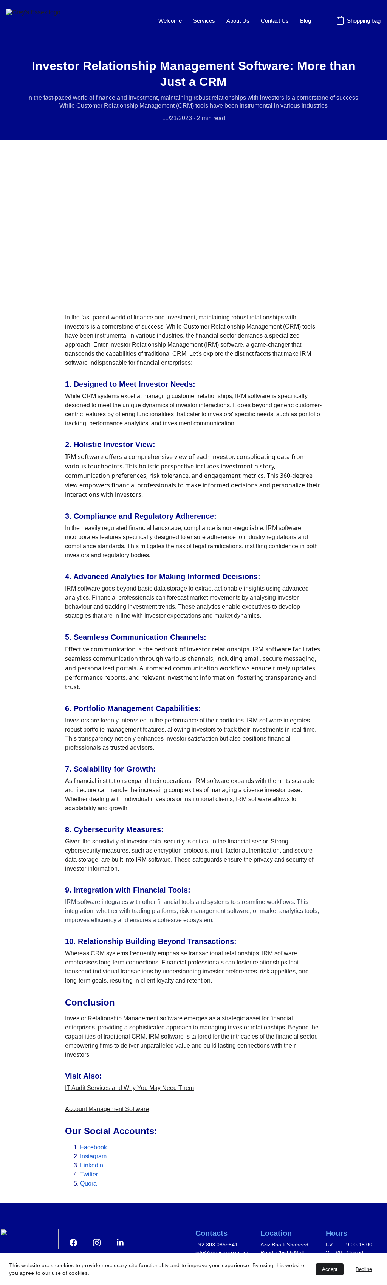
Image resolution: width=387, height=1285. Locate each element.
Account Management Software (107, 1109)
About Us (237, 20)
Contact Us (275, 20)
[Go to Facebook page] (77, 1242)
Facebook (93, 1147)
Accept (329, 1269)
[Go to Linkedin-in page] (120, 1242)
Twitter (89, 1174)
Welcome (170, 20)
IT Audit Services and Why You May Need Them (129, 1088)
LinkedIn (91, 1165)
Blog (305, 20)
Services (204, 20)
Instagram (93, 1156)
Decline (364, 1269)
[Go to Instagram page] (100, 1242)
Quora (88, 1183)
